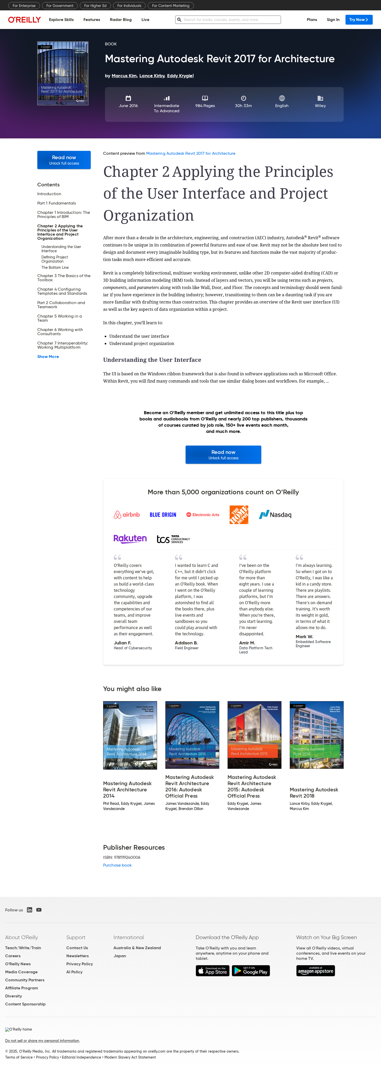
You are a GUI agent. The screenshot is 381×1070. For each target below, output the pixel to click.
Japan (120, 956)
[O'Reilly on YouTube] (38, 909)
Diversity (13, 996)
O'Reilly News (18, 964)
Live (145, 19)
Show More (48, 357)
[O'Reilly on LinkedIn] (29, 909)
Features (91, 19)
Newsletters (77, 956)
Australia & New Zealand (137, 948)
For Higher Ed (95, 5)
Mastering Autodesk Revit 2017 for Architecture (191, 153)
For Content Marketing (170, 5)
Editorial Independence (81, 1057)
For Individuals (129, 5)
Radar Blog (121, 19)
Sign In (333, 19)
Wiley (320, 105)
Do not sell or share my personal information (42, 1040)
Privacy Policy (79, 964)
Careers (12, 956)
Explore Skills (61, 19)
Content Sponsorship (25, 1004)
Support (76, 937)
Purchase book (117, 865)
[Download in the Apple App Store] (213, 975)
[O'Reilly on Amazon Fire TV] (315, 975)
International (129, 937)
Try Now (357, 19)
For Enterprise (24, 5)
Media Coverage (21, 972)
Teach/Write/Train (23, 948)
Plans (312, 19)
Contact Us (77, 948)
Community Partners (24, 980)
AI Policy (74, 972)
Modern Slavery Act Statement (130, 1057)
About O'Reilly (21, 937)
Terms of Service (19, 1057)
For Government (59, 5)
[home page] (24, 20)
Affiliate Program (21, 988)
